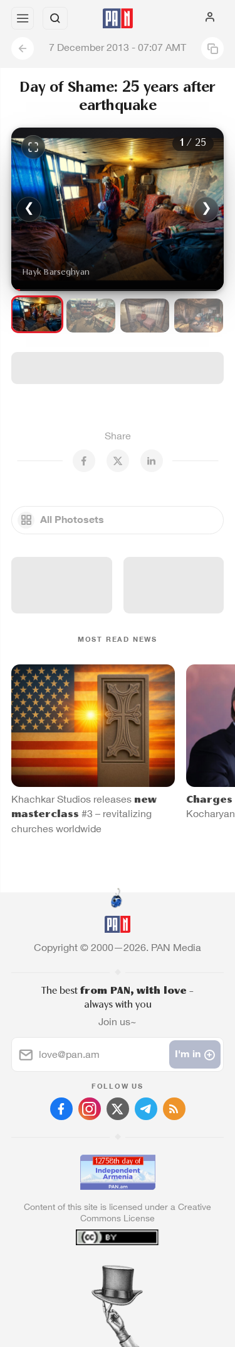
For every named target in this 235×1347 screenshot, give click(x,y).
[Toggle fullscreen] (33, 147)
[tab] (91, 1271)
